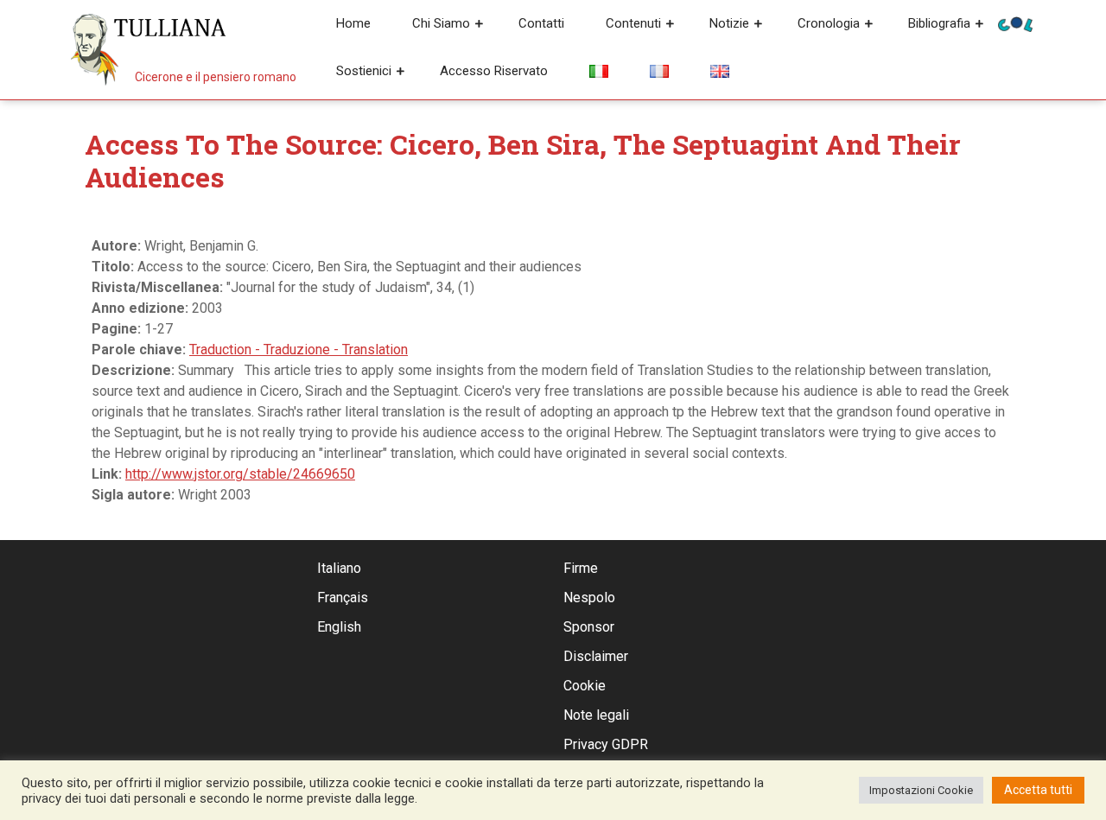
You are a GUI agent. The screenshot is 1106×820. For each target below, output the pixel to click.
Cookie (584, 685)
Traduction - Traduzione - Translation (298, 349)
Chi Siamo (441, 23)
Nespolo (589, 597)
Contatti (541, 23)
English (339, 627)
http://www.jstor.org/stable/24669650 (240, 474)
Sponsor (588, 627)
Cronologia (829, 23)
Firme (580, 568)
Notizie (729, 23)
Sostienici (363, 71)
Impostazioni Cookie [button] (921, 790)
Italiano (339, 568)
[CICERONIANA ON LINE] (1015, 23)
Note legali (596, 715)
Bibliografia (939, 23)
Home (353, 23)
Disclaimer (595, 656)
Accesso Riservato (494, 71)
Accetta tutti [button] (1038, 790)
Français (342, 597)
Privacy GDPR (605, 744)
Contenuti (633, 23)
